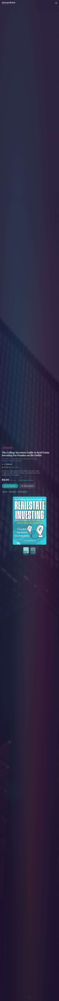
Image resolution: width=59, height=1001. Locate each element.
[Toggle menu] (56, 3)
